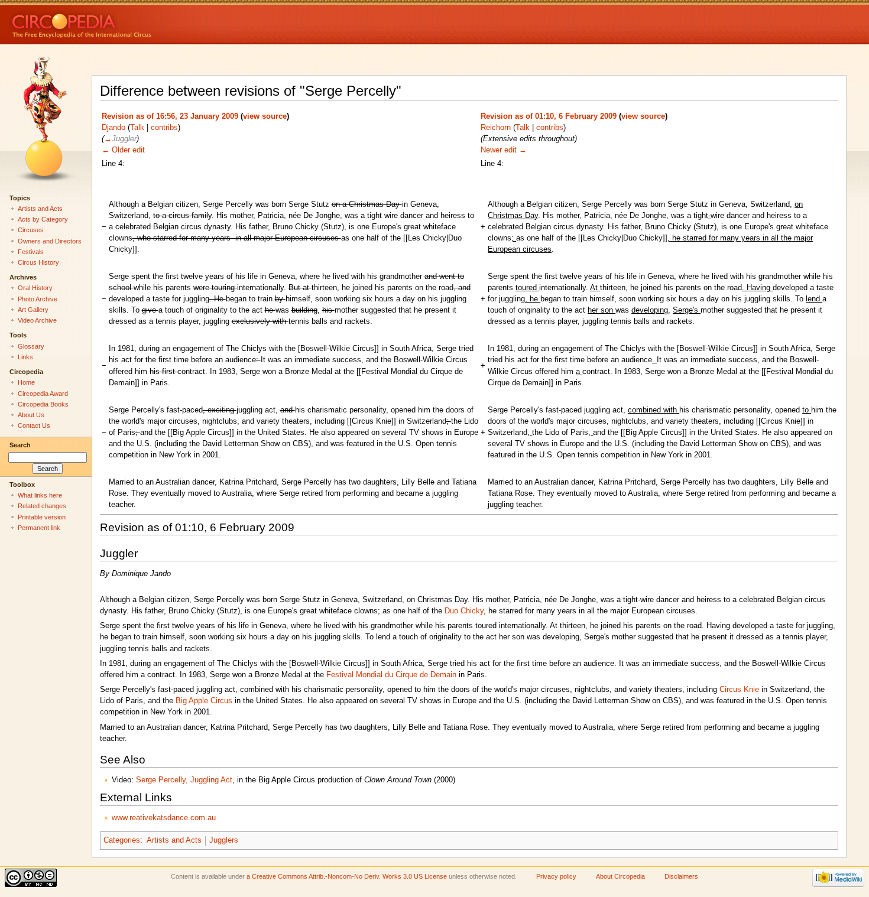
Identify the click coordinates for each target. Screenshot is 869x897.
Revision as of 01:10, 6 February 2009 (549, 116)
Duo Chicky (464, 611)
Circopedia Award (43, 393)
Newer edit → (504, 150)
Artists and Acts (174, 840)
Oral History (35, 287)
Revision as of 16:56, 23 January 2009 (170, 116)
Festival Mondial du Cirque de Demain (391, 675)
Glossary (31, 346)
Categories (121, 840)
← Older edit (123, 150)
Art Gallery (33, 309)
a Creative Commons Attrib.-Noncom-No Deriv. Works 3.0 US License (347, 876)
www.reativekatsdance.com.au (164, 818)
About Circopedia (620, 876)
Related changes (42, 505)
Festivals (31, 251)
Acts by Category (43, 219)
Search (20, 444)
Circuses (31, 229)
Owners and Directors (50, 241)
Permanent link (39, 527)
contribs (164, 128)
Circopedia (121, 22)
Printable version (42, 517)
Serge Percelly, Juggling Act (184, 780)
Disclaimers (681, 876)
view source (265, 116)
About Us (31, 414)
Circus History (38, 262)
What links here (40, 495)
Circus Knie (739, 689)
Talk (137, 128)
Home (26, 382)
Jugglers (223, 840)
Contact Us (34, 425)
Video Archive (37, 320)
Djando (113, 128)
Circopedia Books (43, 404)
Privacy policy (556, 876)
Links (25, 356)
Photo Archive (37, 299)
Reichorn (496, 128)
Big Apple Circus (204, 701)
